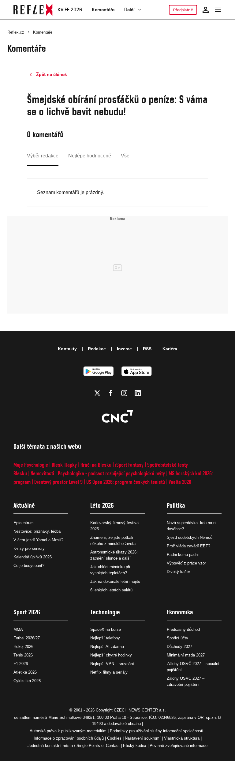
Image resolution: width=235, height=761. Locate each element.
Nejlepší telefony (105, 638)
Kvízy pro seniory (29, 548)
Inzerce (124, 348)
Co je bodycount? (28, 565)
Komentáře (103, 10)
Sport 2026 (26, 612)
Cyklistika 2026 (27, 680)
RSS (147, 348)
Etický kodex (134, 745)
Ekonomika (180, 612)
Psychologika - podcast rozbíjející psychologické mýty (111, 473)
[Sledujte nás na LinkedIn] (138, 393)
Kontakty (67, 348)
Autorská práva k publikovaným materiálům (68, 731)
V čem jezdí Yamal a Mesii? (38, 540)
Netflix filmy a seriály (109, 672)
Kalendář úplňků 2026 (32, 557)
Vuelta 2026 (180, 482)
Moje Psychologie (30, 464)
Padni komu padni (183, 554)
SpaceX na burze (105, 629)
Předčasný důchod (183, 629)
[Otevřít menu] (218, 10)
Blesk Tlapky (64, 464)
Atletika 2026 (25, 672)
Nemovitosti (42, 473)
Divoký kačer (178, 571)
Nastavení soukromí (143, 738)
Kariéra (169, 348)
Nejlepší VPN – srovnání (112, 663)
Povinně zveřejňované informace (178, 745)
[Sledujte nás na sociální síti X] (97, 393)
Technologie (105, 612)
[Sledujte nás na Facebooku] (111, 393)
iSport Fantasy (129, 464)
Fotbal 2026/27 (26, 638)
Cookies (114, 738)
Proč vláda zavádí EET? (188, 546)
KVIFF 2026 (70, 10)
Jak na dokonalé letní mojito (115, 581)
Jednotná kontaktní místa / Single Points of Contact (74, 745)
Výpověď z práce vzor (186, 563)
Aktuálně (24, 505)
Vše (125, 155)
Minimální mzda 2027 (186, 655)
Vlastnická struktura (182, 738)
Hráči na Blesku (95, 464)
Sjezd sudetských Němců (189, 537)
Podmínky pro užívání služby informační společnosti (156, 731)
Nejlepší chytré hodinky (111, 655)
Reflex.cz (15, 32)
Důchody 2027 (179, 646)
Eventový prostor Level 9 (58, 482)
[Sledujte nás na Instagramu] (124, 393)
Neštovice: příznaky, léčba (37, 531)
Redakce (97, 348)
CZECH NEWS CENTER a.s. (140, 710)
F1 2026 (20, 663)
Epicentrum (23, 522)
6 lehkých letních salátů (111, 590)
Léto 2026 (102, 505)
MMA (18, 629)
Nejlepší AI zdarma (107, 646)
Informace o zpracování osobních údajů (69, 738)
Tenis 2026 (23, 655)
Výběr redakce (42, 155)
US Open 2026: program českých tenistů (125, 482)
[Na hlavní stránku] (33, 10)
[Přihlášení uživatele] (206, 10)
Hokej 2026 (23, 646)
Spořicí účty (177, 638)
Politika (176, 505)
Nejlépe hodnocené (89, 155)
